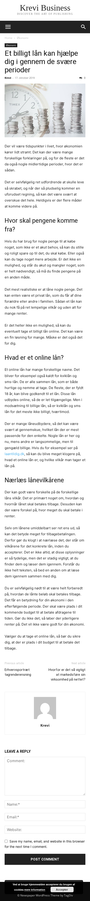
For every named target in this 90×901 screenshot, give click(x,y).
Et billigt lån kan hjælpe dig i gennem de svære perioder (41, 61)
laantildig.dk (14, 454)
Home (8, 38)
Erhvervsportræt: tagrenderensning (18, 672)
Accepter (62, 889)
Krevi (8, 77)
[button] (7, 27)
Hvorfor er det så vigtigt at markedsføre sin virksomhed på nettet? (66, 675)
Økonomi (22, 38)
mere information (34, 889)
